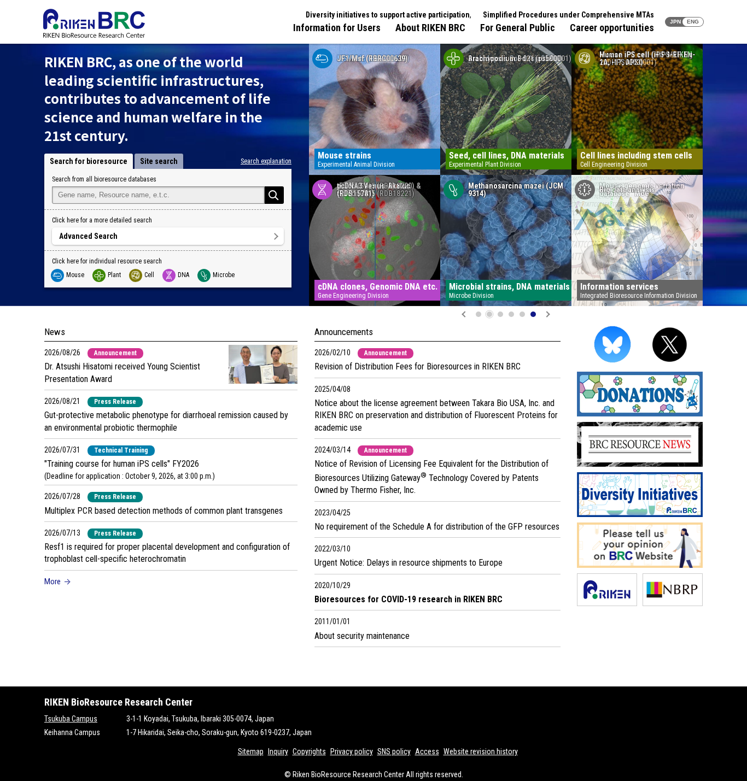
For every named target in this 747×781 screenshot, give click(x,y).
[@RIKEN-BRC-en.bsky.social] (612, 364)
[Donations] (640, 415)
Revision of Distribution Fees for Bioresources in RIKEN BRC (417, 366)
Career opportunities (612, 27)
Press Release (115, 402)
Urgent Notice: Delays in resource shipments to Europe (408, 562)
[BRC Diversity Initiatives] (640, 515)
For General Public (517, 27)
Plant (114, 275)
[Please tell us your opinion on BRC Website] (640, 566)
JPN (675, 22)
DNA (183, 275)
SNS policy (394, 751)
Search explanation (266, 161)
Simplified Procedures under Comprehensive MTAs (568, 14)
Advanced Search (88, 236)
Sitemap (251, 751)
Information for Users (337, 27)
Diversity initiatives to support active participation (388, 14)
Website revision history (480, 751)
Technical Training (121, 450)
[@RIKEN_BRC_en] (670, 364)
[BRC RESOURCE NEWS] (640, 465)
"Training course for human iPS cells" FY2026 (121, 464)
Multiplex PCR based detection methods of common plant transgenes (163, 511)
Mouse (75, 275)
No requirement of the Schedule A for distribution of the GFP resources (436, 526)
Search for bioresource (88, 161)
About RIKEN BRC (430, 27)
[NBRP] (673, 604)
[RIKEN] (607, 604)
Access (427, 751)
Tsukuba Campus (70, 718)
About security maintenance (362, 636)
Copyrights (309, 751)
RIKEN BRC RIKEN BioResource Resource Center (94, 23)
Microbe (224, 275)
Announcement (115, 353)
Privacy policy (351, 751)
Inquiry (278, 751)
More (52, 581)
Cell (149, 275)
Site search (159, 161)
